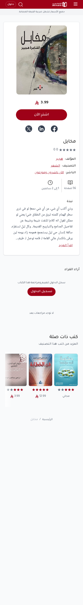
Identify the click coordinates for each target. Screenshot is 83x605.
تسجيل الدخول (41, 291)
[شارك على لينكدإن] (41, 129)
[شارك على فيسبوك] (54, 129)
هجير (59, 159)
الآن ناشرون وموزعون (49, 173)
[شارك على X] (29, 129)
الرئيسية (47, 419)
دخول (10, 4)
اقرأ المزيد (66, 245)
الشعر (55, 166)
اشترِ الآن (41, 115)
